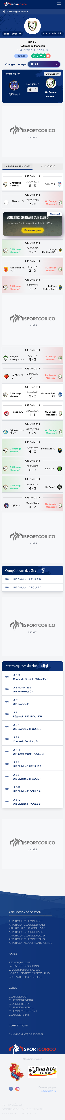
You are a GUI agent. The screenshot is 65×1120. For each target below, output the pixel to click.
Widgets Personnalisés (24, 969)
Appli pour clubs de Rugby (27, 928)
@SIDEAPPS (48, 1090)
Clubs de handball (21, 1007)
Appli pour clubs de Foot (26, 921)
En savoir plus (32, 230)
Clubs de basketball (22, 1000)
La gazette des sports (24, 966)
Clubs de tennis (19, 1014)
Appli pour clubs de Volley (27, 935)
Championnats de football (27, 1034)
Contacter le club (52, 33)
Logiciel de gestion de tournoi (29, 973)
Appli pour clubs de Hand (26, 932)
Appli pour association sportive (30, 942)
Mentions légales (12, 1104)
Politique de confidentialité (19, 1113)
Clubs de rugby (19, 1003)
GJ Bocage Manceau (17, 11)
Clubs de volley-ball (23, 1011)
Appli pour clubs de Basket (27, 924)
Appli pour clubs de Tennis (27, 939)
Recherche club (20, 962)
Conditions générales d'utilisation (23, 1109)
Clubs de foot (18, 996)
